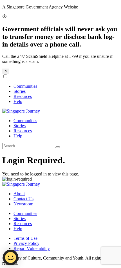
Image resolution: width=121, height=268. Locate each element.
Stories (20, 91)
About (19, 193)
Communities (25, 86)
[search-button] (57, 147)
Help (18, 101)
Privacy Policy (26, 243)
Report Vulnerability (32, 248)
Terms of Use (25, 238)
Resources (23, 96)
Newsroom (23, 203)
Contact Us (23, 198)
